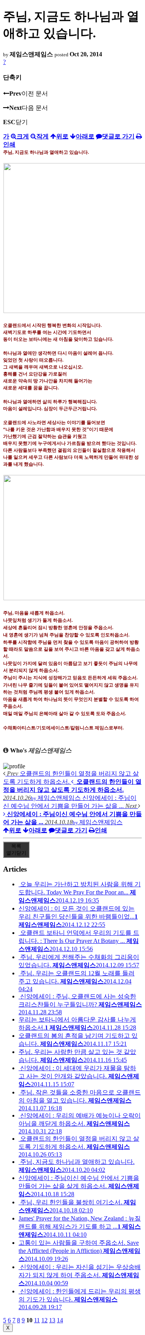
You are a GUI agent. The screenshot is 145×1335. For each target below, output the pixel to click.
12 (44, 1320)
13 (52, 1320)
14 (60, 1320)
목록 (16, 849)
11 (37, 1320)
